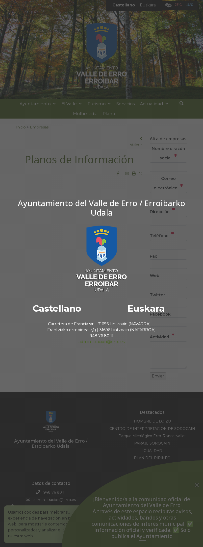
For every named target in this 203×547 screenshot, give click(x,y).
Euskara (146, 308)
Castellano (57, 308)
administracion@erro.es (101, 341)
